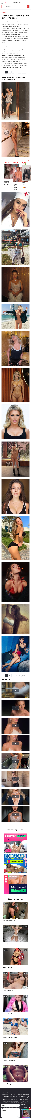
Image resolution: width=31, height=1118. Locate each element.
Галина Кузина (8, 990)
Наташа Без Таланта (9, 1014)
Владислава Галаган (9, 920)
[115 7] (15, 964)
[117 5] (15, 917)
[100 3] (15, 1080)
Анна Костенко (8, 967)
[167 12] (15, 1034)
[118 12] (15, 941)
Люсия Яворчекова (9, 1060)
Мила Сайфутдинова (9, 1084)
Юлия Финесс (7, 944)
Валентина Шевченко (10, 1037)
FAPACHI (17, 3)
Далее (23, 72)
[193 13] (15, 1057)
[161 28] (15, 987)
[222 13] (15, 1011)
